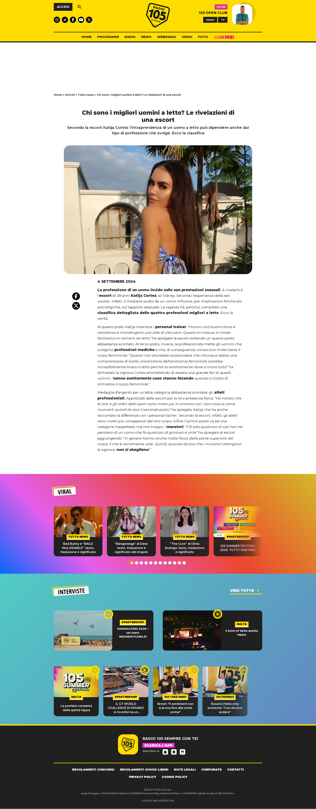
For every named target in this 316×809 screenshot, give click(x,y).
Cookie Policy (174, 777)
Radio (130, 37)
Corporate (211, 769)
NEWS (146, 37)
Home (58, 94)
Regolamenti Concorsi (93, 769)
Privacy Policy (142, 777)
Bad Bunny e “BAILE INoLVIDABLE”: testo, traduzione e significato (78, 548)
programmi (108, 37)
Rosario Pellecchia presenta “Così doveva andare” (225, 708)
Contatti (235, 769)
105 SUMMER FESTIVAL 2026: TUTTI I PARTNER (238, 548)
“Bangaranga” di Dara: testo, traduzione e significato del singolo (131, 548)
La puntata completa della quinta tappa (76, 708)
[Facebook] (76, 296)
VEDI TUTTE (242, 590)
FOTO (203, 37)
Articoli (70, 94)
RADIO (210, 19)
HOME (87, 37)
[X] (76, 306)
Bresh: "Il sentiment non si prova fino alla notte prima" (175, 708)
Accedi (63, 7)
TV (222, 19)
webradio (166, 37)
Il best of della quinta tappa (241, 632)
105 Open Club (213, 13)
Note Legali (185, 769)
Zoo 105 (224, 37)
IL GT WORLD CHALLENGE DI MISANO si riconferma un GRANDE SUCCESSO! (126, 708)
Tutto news (86, 94)
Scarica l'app (158, 745)
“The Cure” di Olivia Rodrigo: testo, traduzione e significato (184, 548)
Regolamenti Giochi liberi (144, 769)
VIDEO (187, 37)
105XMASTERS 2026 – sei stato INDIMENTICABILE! (133, 632)
